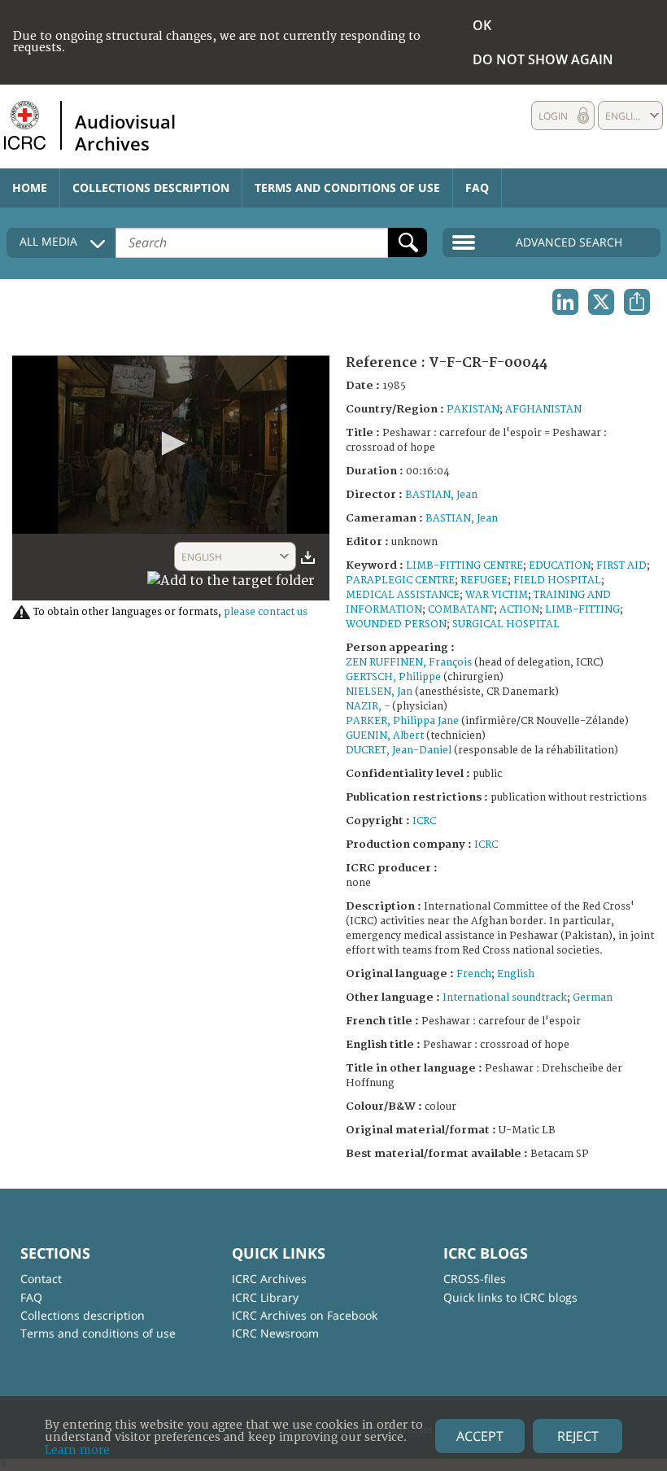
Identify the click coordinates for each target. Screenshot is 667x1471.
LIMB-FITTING (582, 610)
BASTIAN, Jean (441, 495)
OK (482, 25)
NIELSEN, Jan (379, 692)
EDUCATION (560, 566)
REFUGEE (484, 580)
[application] (170, 445)
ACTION (519, 610)
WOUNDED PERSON (396, 624)
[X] (601, 302)
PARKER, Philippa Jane (402, 721)
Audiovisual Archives (125, 132)
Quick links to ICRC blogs (510, 1297)
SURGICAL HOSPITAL (506, 624)
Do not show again (543, 59)
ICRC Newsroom (275, 1333)
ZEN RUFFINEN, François (409, 663)
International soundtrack (504, 998)
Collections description (150, 187)
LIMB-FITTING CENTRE (464, 566)
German (593, 998)
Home (29, 187)
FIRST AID (621, 566)
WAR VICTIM (496, 595)
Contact (41, 1278)
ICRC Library (265, 1297)
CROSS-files (474, 1278)
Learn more (77, 1450)
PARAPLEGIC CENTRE (400, 580)
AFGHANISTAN (543, 410)
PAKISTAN (473, 410)
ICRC (424, 821)
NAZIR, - (368, 707)
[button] (171, 443)
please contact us (265, 612)
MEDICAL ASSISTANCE (403, 595)
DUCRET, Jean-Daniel (398, 750)
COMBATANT (461, 610)
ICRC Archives (269, 1278)
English (515, 974)
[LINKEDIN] (565, 302)
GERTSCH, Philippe (393, 677)
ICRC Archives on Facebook (304, 1315)
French (473, 974)
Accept (480, 1436)
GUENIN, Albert (385, 736)
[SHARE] (637, 302)
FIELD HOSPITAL (557, 580)
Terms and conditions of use (347, 187)
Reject (578, 1436)
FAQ (477, 187)
